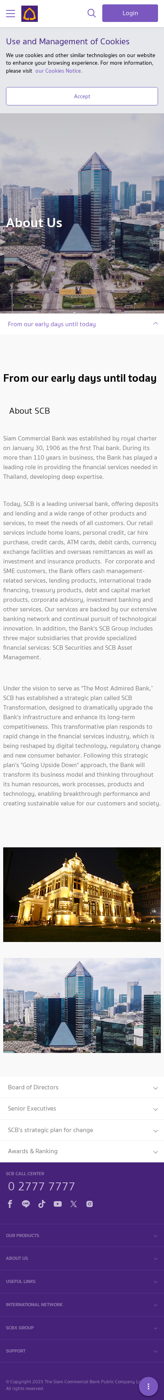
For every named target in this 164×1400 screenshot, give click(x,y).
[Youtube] (58, 1202)
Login (130, 13)
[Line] (26, 1202)
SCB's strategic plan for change (50, 1129)
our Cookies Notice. (58, 70)
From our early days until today (52, 324)
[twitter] (74, 1202)
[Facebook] (10, 1202)
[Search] (91, 13)
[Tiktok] (42, 1202)
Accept (82, 96)
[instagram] (90, 1202)
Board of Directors (33, 1087)
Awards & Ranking (33, 1151)
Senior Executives (32, 1108)
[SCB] (29, 14)
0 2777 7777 (41, 1185)
